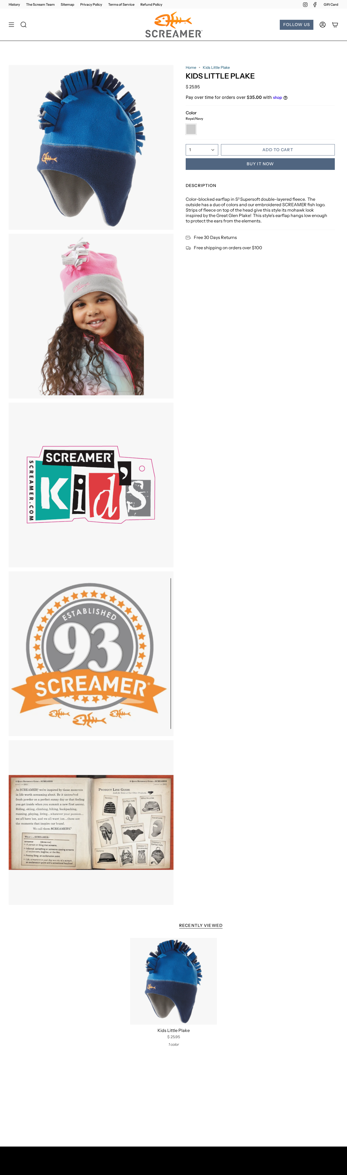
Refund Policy (151, 4)
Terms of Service (121, 4)
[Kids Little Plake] (173, 981)
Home (191, 67)
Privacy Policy (91, 4)
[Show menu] (11, 24)
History (14, 4)
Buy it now (260, 163)
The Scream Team (40, 4)
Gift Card (331, 4)
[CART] (335, 24)
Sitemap (67, 4)
